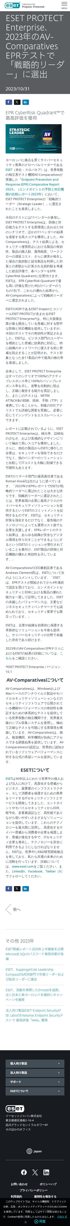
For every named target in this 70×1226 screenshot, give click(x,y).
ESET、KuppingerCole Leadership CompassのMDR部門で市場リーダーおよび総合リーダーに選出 (35, 974)
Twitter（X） (55, 871)
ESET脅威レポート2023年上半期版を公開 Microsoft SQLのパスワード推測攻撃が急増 (36, 954)
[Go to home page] (15, 1109)
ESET (9, 170)
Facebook (35, 871)
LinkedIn (18, 871)
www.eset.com (23, 866)
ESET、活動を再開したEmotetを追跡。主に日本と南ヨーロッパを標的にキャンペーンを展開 (34, 995)
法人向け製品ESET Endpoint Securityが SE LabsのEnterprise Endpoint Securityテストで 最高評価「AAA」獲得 (34, 1015)
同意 (42, 1221)
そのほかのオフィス (18, 1129)
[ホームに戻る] (25, 5)
